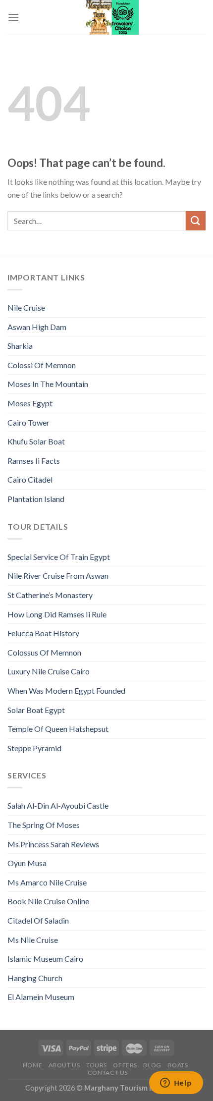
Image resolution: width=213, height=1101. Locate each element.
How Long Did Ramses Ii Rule (56, 614)
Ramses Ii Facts (33, 460)
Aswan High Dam (36, 326)
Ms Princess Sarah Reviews (53, 844)
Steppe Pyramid (34, 748)
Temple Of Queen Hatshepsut (57, 728)
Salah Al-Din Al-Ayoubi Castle (57, 805)
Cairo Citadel (30, 479)
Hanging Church (34, 978)
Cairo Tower (28, 422)
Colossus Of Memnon (44, 652)
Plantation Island (35, 498)
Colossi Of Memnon (41, 365)
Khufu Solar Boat (36, 441)
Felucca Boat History (43, 633)
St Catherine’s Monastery (50, 595)
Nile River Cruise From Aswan (57, 575)
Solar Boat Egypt (36, 710)
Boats (177, 1065)
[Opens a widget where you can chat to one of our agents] (176, 1083)
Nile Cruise (26, 307)
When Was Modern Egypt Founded (66, 690)
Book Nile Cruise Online (48, 901)
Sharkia (20, 345)
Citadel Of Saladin (38, 920)
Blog (152, 1065)
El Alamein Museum (40, 996)
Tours (96, 1065)
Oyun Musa (27, 863)
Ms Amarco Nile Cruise (47, 882)
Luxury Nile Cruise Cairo (48, 671)
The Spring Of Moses (43, 824)
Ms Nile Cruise (32, 939)
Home (32, 1065)
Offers (125, 1065)
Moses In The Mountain (47, 383)
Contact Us (108, 1072)
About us (64, 1065)
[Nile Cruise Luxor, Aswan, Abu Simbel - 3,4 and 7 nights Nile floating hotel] (112, 17)
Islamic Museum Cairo (45, 958)
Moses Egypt (30, 403)
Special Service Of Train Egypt (58, 556)
